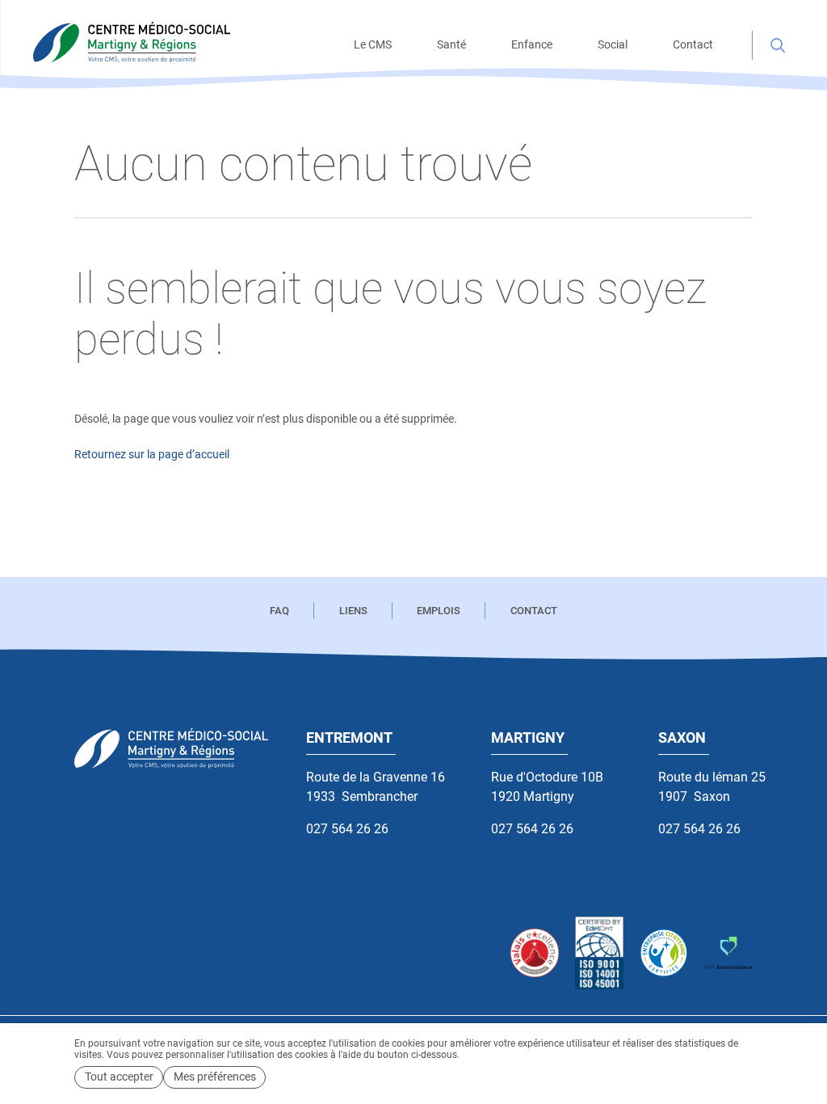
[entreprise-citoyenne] (664, 952)
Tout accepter (119, 1077)
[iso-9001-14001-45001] (599, 953)
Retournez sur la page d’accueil (151, 454)
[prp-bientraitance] (728, 953)
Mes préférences (215, 1077)
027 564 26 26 (347, 828)
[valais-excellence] (534, 953)
